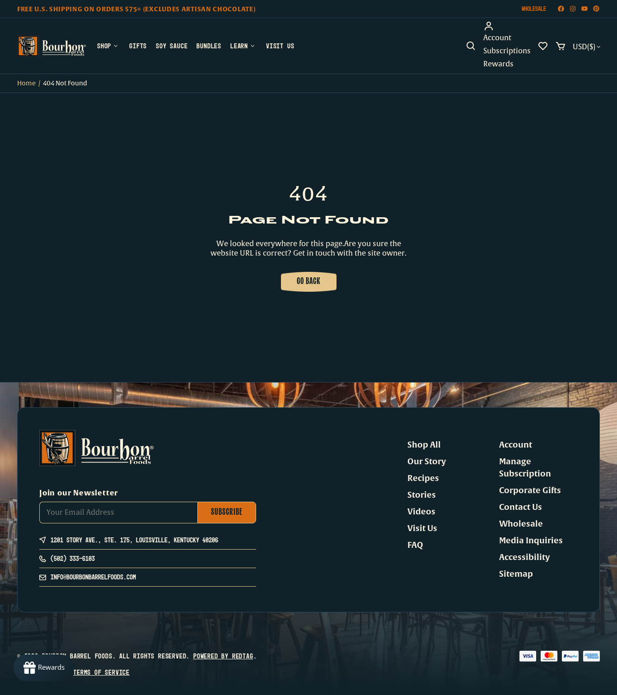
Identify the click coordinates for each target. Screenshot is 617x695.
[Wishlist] (543, 46)
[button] (471, 46)
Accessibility (524, 557)
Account (515, 444)
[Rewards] (44, 667)
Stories (421, 495)
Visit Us (422, 528)
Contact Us (520, 507)
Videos (421, 511)
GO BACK (309, 281)
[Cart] (560, 46)
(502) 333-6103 (73, 558)
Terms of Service (101, 672)
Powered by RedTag (223, 656)
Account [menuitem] (497, 37)
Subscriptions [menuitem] (507, 51)
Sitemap (516, 574)
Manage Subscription (525, 467)
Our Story (426, 461)
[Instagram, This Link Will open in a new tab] (572, 8)
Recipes (423, 478)
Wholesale (534, 8)
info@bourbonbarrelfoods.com (93, 577)
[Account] (507, 26)
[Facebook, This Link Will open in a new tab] (561, 8)
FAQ (415, 545)
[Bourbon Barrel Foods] (51, 46)
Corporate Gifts (530, 490)
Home (26, 83)
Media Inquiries (531, 540)
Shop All (424, 444)
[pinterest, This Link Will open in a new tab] (596, 8)
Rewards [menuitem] (498, 64)
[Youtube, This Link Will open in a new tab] (584, 8)
